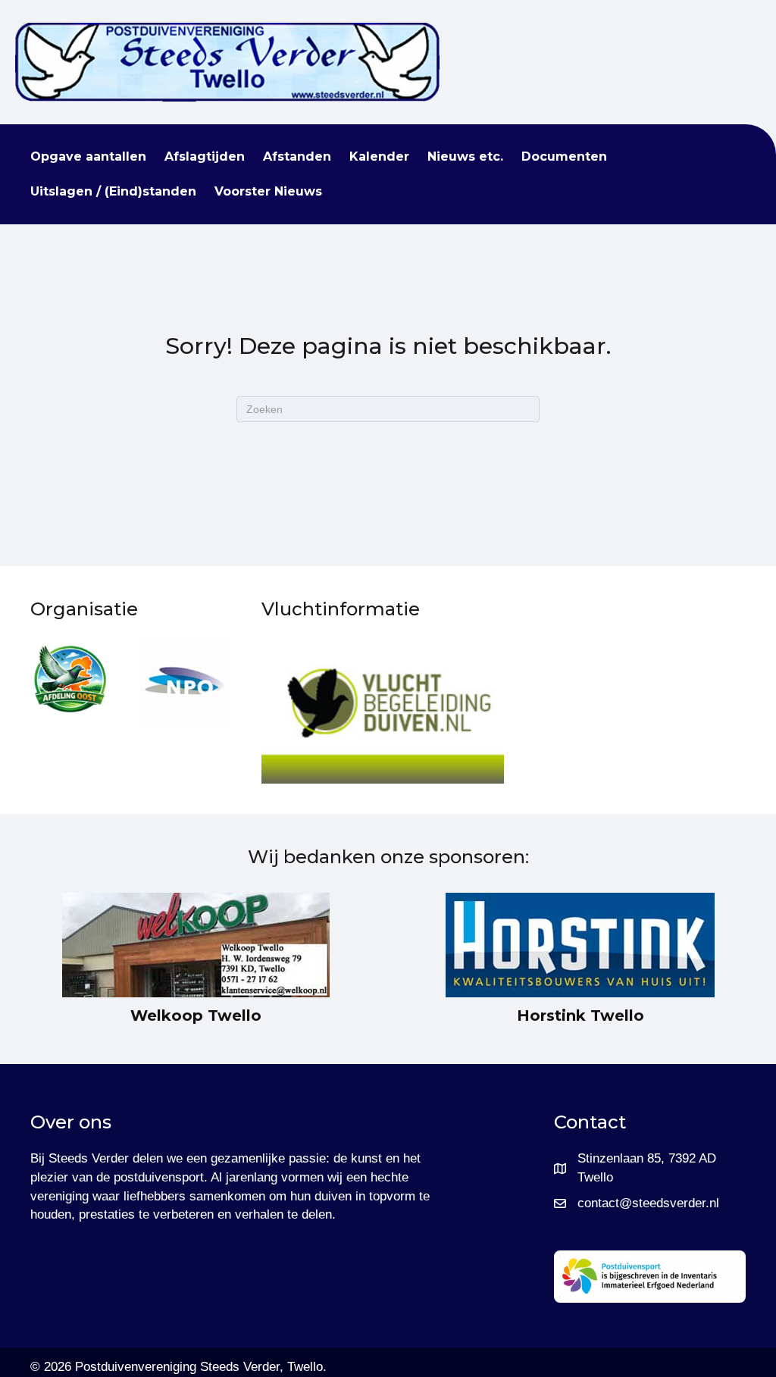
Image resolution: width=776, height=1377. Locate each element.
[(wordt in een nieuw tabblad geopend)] (70, 676)
